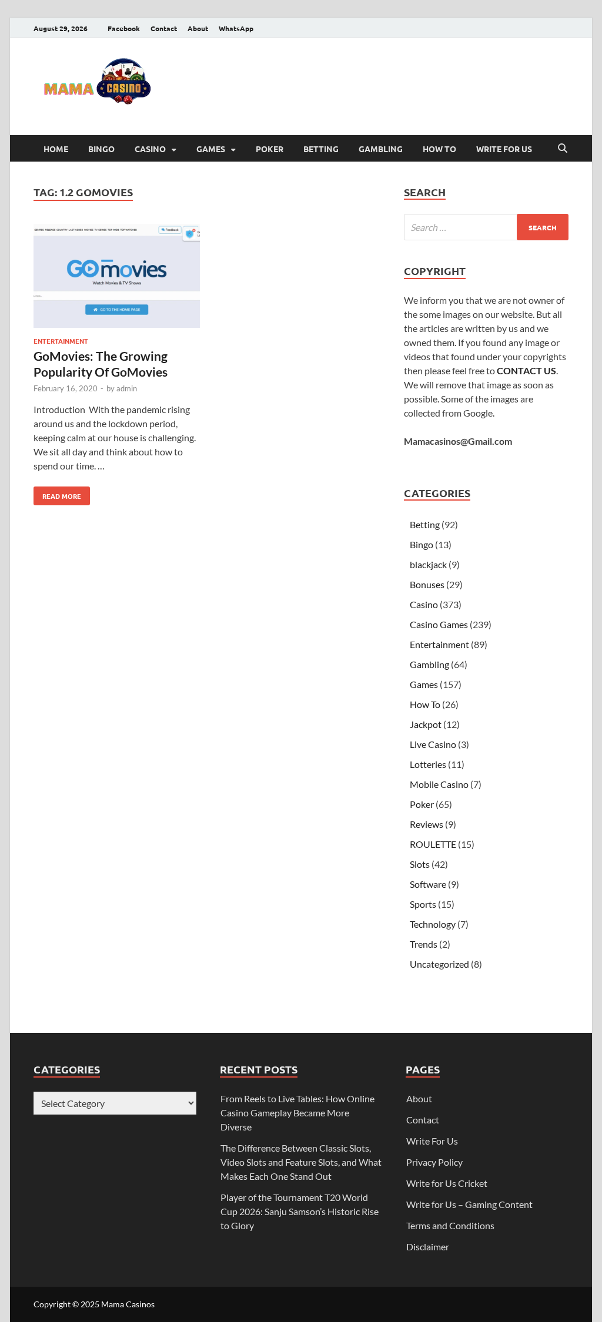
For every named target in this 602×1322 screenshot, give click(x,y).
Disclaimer (427, 1246)
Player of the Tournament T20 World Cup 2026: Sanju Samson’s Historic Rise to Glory (299, 1211)
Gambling (381, 148)
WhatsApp (236, 28)
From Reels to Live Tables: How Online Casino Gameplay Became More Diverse (297, 1112)
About (198, 28)
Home (56, 148)
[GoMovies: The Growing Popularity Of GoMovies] (117, 277)
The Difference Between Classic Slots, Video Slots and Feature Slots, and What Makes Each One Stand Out (301, 1162)
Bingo (101, 148)
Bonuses (427, 584)
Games (210, 148)
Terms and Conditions (450, 1225)
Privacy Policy (434, 1161)
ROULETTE (433, 844)
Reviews (426, 824)
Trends (423, 943)
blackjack (428, 564)
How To (439, 148)
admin (126, 388)
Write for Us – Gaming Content (469, 1204)
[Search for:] (486, 227)
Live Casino (433, 744)
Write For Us (504, 148)
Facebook (124, 28)
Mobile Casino (439, 784)
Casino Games (439, 624)
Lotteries (428, 764)
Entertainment (61, 340)
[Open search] (562, 148)
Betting (321, 148)
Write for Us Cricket (446, 1183)
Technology (433, 924)
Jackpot (426, 724)
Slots (420, 864)
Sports (423, 904)
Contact (163, 28)
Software (428, 884)
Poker (269, 148)
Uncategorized (439, 963)
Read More (57, 493)
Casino (150, 148)
